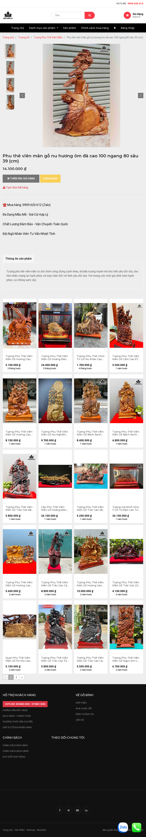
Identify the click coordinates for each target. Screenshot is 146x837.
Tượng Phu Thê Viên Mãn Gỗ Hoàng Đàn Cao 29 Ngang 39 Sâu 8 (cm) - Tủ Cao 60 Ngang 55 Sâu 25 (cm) (55, 358)
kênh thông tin (85, 714)
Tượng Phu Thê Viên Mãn (48, 37)
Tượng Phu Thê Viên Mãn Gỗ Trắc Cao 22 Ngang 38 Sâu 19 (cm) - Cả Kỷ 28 (126, 584)
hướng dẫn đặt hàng (15, 710)
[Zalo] (123, 827)
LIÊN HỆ (80, 720)
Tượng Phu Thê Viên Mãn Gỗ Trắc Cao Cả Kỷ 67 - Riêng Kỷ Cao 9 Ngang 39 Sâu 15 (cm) (90, 659)
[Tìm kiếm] (90, 15)
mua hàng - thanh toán (17, 716)
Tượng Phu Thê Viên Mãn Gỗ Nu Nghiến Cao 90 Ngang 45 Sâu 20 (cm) (54, 433)
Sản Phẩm (20, 830)
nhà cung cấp (84, 708)
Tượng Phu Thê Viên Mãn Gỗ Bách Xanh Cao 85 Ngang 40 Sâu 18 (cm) (126, 433)
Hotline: (129, 3)
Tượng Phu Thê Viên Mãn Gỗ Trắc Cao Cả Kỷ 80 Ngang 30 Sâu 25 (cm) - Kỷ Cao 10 (54, 584)
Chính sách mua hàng (16, 751)
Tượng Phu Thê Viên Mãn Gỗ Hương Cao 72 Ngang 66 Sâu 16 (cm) (90, 584)
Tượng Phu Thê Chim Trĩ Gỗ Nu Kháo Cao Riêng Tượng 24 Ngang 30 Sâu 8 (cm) (91, 358)
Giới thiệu (81, 702)
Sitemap (31, 830)
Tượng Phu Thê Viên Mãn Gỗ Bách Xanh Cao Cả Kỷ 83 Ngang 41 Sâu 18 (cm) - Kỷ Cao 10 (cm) (90, 433)
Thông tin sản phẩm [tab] (18, 258)
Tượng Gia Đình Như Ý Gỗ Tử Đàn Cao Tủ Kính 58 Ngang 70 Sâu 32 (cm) (125, 509)
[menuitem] (18, 28)
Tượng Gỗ (23, 37)
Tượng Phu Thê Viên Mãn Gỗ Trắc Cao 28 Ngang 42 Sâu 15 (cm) (90, 509)
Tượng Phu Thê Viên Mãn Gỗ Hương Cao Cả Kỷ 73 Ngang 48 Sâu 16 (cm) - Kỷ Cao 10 (19, 433)
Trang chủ (8, 37)
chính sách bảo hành (15, 745)
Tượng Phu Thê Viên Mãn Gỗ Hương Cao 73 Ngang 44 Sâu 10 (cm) (19, 358)
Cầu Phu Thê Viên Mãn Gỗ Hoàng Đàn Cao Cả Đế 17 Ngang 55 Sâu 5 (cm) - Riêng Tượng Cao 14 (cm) (54, 509)
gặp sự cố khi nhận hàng (17, 727)
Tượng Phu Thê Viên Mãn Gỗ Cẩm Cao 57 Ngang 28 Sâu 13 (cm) (126, 358)
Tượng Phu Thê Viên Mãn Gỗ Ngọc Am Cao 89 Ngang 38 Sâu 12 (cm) (126, 659)
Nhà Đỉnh (42, 830)
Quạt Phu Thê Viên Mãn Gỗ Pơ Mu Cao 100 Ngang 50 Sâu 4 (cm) (18, 659)
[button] (114, 28)
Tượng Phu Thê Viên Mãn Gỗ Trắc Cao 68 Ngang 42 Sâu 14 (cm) (19, 509)
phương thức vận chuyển (18, 721)
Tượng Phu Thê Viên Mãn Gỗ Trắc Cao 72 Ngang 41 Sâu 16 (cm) (54, 659)
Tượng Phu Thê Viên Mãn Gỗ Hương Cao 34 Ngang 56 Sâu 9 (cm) (19, 584)
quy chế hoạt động (14, 756)
